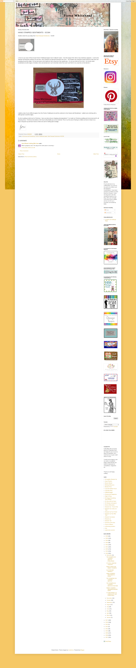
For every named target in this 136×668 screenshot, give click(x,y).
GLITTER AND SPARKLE (110, 570)
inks (106, 528)
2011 (106, 628)
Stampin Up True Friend (111, 511)
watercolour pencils (110, 530)
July (108, 606)
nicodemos (71, 650)
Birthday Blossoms (109, 485)
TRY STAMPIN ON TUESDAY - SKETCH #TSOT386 (112, 584)
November (109, 598)
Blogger (82, 650)
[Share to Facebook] (40, 134)
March (108, 615)
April (108, 613)
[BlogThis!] (37, 134)
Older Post (96, 154)
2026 (106, 536)
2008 (106, 635)
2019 (106, 551)
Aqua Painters (108, 481)
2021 (106, 546)
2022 (106, 544)
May (108, 611)
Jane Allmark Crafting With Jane (30, 143)
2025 (106, 538)
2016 (106, 622)
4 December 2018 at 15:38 (28, 147)
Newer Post (21, 154)
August (108, 604)
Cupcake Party (108, 490)
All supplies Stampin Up (111, 479)
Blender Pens (108, 486)
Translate (115, 426)
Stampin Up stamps (110, 517)
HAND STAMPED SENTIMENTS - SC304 (110, 575)
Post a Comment (24, 150)
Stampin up (108, 518)
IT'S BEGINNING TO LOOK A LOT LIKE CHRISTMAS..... (111, 594)
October (109, 600)
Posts (107, 210)
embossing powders (110, 526)
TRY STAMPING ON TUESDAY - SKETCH (111, 580)
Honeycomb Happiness (111, 494)
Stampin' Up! (108, 520)
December (109, 555)
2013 (106, 624)
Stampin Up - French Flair (111, 506)
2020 (106, 549)
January (109, 617)
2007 (106, 637)
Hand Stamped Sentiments (43, 35)
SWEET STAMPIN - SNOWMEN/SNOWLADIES (112, 589)
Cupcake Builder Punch (111, 488)
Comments (108, 212)
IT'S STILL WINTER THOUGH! (111, 564)
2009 (106, 633)
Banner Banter (108, 483)
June (108, 608)
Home (58, 154)
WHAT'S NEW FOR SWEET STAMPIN (111, 567)
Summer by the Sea (110, 522)
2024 (106, 540)
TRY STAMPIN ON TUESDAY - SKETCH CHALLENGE (111, 559)
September (110, 602)
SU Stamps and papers (111, 503)
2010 (106, 630)
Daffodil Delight (109, 492)
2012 (106, 626)
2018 (106, 553)
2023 (106, 542)
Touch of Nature (109, 524)
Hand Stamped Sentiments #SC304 (56, 136)
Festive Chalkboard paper (41, 136)
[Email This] (35, 134)
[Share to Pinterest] (41, 134)
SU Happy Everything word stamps (110, 498)
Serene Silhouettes (110, 505)
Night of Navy (108, 496)
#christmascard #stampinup (28, 136)
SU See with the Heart (110, 501)
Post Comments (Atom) (31, 156)
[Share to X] (38, 134)
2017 (106, 620)
